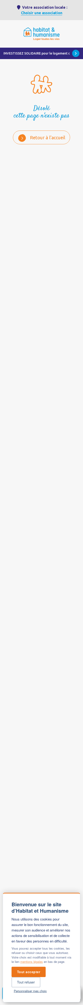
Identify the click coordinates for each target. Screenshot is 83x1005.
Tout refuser (26, 982)
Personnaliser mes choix (30, 991)
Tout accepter (28, 971)
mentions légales (31, 961)
